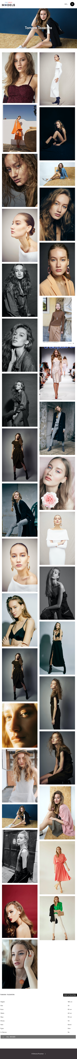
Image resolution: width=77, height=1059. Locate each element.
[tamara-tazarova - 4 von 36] (57, 160)
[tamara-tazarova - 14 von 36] (19, 261)
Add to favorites (70, 995)
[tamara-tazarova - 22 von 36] (19, 206)
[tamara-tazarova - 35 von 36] (19, 988)
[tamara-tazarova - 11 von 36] (19, 536)
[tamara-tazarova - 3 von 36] (19, 151)
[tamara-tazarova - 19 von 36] (19, 481)
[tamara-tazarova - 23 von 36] (19, 802)
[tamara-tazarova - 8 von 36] (19, 371)
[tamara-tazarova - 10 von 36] (57, 454)
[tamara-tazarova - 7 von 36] (19, 316)
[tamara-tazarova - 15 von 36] (19, 591)
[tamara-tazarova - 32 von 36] (19, 747)
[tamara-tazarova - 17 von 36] (57, 674)
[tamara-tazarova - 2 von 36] (57, 399)
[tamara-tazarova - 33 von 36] (19, 937)
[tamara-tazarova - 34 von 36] (57, 939)
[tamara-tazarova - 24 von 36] (57, 185)
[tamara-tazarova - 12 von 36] (57, 564)
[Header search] (72, 4)
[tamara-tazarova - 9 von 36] (19, 426)
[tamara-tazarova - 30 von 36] (57, 894)
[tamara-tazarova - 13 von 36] (57, 105)
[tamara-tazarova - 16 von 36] (19, 646)
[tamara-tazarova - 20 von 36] (57, 729)
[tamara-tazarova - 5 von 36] (57, 240)
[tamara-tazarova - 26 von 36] (19, 827)
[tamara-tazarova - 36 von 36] (57, 344)
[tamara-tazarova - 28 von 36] (57, 619)
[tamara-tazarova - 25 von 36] (57, 839)
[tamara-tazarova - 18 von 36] (19, 701)
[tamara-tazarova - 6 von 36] (57, 295)
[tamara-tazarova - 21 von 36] (57, 784)
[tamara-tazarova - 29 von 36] (57, 509)
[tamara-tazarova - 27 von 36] (19, 882)
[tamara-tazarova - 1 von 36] (19, 102)
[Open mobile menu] (67, 4)
